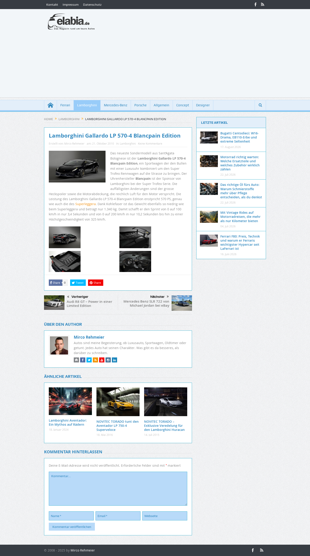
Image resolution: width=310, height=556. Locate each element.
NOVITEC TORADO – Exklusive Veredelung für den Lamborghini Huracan (164, 425)
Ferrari (65, 105)
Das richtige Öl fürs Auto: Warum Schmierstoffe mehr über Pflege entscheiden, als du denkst (241, 190)
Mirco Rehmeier (74, 143)
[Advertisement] (155, 65)
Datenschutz (92, 4)
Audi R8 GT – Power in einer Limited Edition (89, 303)
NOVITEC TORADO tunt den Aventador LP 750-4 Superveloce (117, 425)
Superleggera (85, 204)
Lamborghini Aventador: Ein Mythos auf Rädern (68, 422)
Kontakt (52, 4)
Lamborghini (87, 105)
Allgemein (161, 105)
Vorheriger (79, 297)
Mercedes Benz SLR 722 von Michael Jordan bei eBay (146, 303)
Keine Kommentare (150, 143)
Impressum (71, 4)
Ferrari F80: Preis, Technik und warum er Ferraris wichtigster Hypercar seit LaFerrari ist (240, 242)
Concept (182, 105)
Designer (203, 105)
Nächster (157, 297)
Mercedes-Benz (115, 105)
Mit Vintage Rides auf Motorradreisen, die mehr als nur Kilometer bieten (240, 216)
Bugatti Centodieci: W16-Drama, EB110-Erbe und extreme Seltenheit (239, 137)
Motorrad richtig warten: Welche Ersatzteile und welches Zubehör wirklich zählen (240, 163)
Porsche (140, 105)
